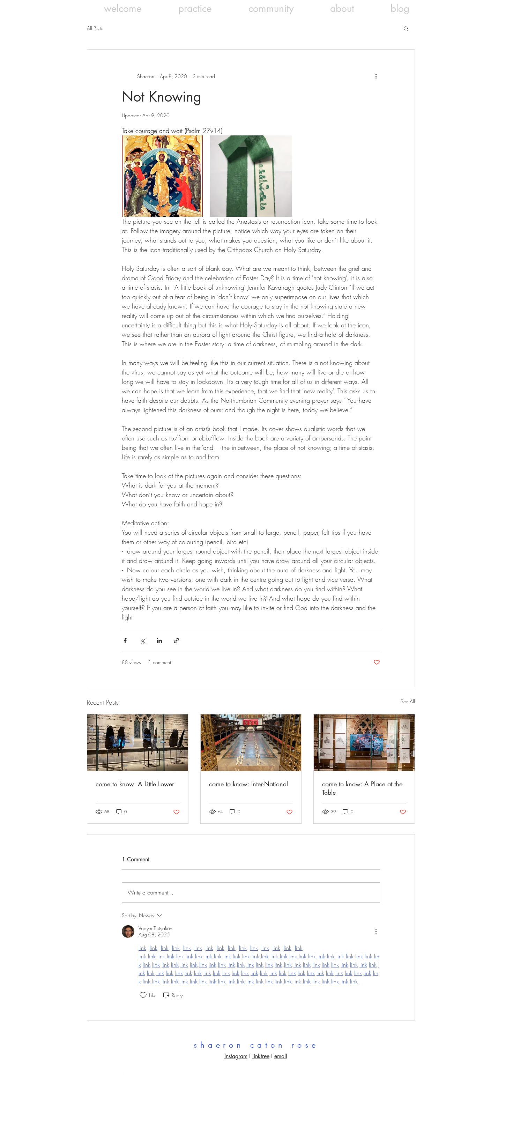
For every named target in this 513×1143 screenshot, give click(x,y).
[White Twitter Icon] (138, 1071)
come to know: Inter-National (248, 784)
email (280, 1056)
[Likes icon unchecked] (143, 995)
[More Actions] (376, 931)
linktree (260, 1056)
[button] (406, 28)
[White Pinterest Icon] (153, 1071)
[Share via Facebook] (125, 640)
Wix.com (391, 1077)
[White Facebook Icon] (123, 1071)
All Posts (95, 28)
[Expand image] (162, 176)
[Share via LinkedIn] (159, 640)
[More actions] (376, 76)
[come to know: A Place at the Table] (364, 742)
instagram (235, 1056)
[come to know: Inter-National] (251, 742)
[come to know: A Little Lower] (137, 742)
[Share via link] (176, 640)
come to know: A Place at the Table (362, 788)
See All (408, 701)
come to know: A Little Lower (135, 784)
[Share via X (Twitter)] (142, 640)
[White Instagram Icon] (168, 1071)
